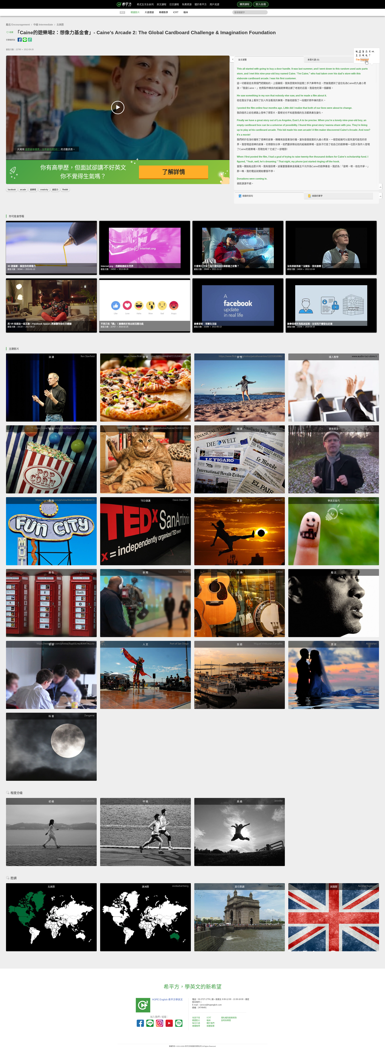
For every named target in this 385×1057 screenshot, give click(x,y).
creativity (44, 189)
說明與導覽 (226, 1020)
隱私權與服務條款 (229, 1017)
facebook (12, 189)
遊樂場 (33, 189)
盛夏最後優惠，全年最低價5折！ (42, 149)
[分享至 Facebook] (20, 40)
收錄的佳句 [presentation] (247, 196)
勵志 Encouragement (18, 24)
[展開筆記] (380, 196)
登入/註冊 (261, 4)
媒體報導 (210, 1026)
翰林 (185, 12)
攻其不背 (196, 1017)
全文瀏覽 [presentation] (242, 59)
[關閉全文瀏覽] (380, 186)
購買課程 (244, 4)
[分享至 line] (25, 40)
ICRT (175, 12)
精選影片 (135, 12)
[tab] (269, 59)
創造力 (55, 189)
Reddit (65, 189)
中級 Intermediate (43, 24)
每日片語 (196, 1023)
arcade (23, 189)
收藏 (11, 32)
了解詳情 (173, 172)
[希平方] (125, 4)
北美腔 (60, 24)
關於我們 (210, 1023)
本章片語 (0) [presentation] (313, 59)
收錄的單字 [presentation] (317, 196)
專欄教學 (163, 12)
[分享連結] (30, 40)
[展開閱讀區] (232, 59)
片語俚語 (149, 12)
